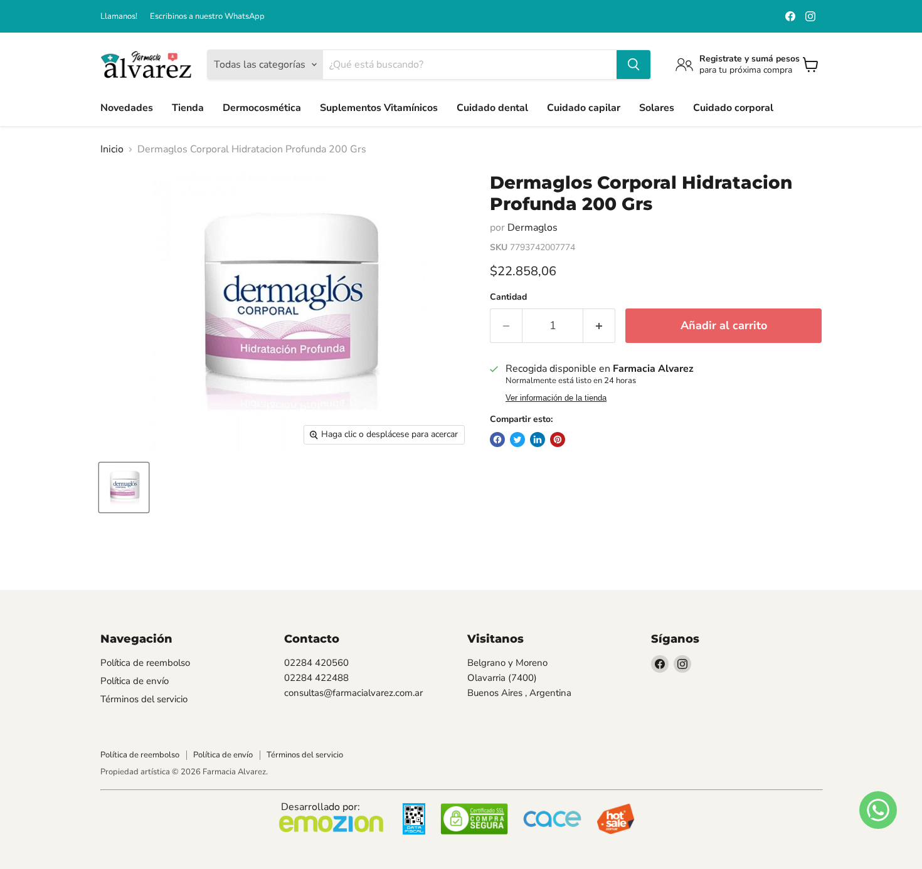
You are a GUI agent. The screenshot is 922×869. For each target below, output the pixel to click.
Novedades (126, 108)
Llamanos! (118, 16)
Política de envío (134, 681)
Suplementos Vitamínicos (379, 108)
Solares (656, 108)
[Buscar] (633, 64)
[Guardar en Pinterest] (557, 439)
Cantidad (508, 297)
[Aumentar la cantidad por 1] (599, 325)
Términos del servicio (144, 699)
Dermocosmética (262, 108)
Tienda (188, 108)
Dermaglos (532, 227)
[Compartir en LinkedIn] (537, 439)
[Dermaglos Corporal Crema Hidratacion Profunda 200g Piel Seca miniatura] (124, 487)
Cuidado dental (492, 108)
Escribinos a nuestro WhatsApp (207, 16)
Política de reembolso (145, 662)
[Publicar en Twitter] (517, 439)
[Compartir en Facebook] (497, 439)
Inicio (112, 149)
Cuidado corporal (733, 108)
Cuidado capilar (583, 108)
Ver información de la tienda (556, 398)
